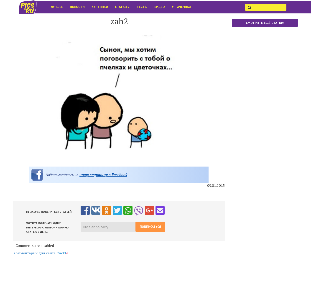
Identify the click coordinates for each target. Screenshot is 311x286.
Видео (159, 7)
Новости (77, 7)
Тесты (142, 7)
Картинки (100, 7)
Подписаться (150, 227)
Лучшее (57, 7)
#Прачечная (181, 7)
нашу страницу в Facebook (103, 174)
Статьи (122, 7)
